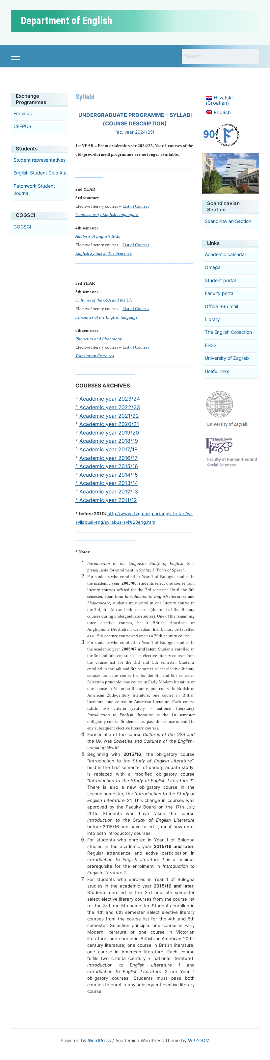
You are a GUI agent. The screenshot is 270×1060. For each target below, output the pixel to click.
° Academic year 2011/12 (106, 500)
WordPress (99, 1040)
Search (251, 56)
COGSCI (22, 226)
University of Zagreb (227, 358)
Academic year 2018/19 (108, 440)
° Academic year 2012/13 (106, 491)
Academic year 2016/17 (108, 458)
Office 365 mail (221, 306)
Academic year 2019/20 (109, 432)
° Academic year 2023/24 (107, 398)
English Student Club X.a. (41, 172)
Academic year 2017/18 (108, 449)
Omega (213, 267)
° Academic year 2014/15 (106, 474)
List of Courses (135, 206)
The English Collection (228, 332)
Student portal (220, 280)
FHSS (211, 345)
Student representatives (40, 160)
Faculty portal (219, 293)
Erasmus (23, 113)
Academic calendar (225, 254)
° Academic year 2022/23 (107, 407)
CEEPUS (22, 126)
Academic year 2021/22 (109, 415)
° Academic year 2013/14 (106, 483)
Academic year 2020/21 (109, 424)
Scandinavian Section (228, 221)
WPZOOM (198, 1040)
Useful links (217, 371)
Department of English (66, 20)
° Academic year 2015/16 (106, 466)
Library (212, 319)
